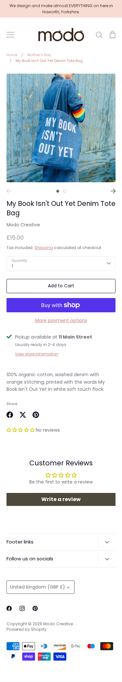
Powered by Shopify (27, 629)
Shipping (43, 247)
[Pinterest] (35, 608)
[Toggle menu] (10, 35)
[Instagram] (22, 608)
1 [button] (57, 191)
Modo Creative (23, 224)
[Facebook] (9, 608)
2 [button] (64, 191)
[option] (61, 128)
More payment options (61, 320)
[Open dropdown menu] (106, 542)
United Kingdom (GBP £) (37, 587)
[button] (20, 430)
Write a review (61, 499)
